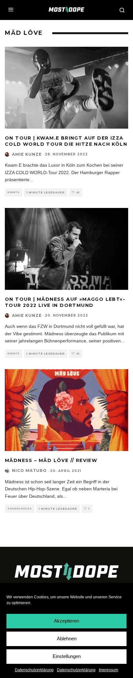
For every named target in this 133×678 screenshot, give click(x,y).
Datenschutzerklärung (34, 670)
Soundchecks (19, 508)
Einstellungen (67, 656)
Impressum (108, 670)
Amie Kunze (27, 154)
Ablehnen (67, 638)
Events (13, 192)
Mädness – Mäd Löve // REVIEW (51, 460)
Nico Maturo (29, 470)
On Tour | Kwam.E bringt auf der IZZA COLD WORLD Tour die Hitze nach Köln (66, 141)
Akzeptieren (66, 621)
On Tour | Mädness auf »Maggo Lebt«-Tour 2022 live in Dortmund (65, 302)
